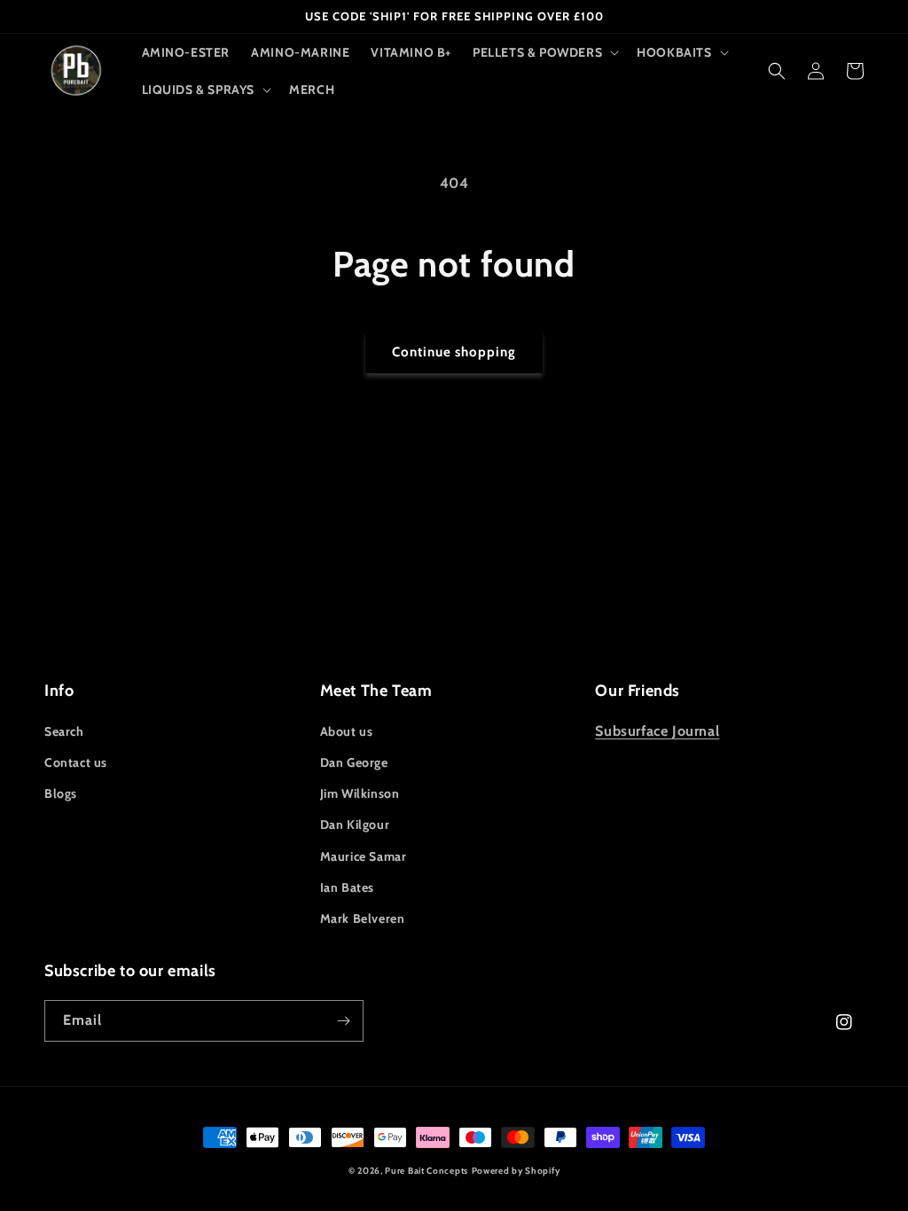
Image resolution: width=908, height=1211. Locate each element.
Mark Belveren (362, 918)
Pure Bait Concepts (426, 1170)
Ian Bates (347, 887)
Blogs (60, 793)
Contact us (75, 762)
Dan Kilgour (355, 824)
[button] (544, 52)
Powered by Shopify (516, 1170)
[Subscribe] (343, 1021)
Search (64, 731)
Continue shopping (454, 352)
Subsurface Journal (657, 731)
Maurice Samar (363, 856)
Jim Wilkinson (360, 793)
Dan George (354, 762)
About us (346, 731)
